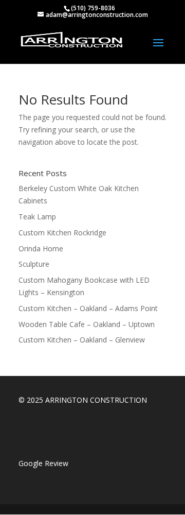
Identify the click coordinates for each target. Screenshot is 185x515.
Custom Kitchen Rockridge (62, 232)
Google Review (43, 463)
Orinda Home (40, 248)
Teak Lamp (37, 216)
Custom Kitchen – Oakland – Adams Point (88, 308)
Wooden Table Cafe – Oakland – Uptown (86, 324)
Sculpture (33, 264)
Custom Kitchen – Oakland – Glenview (81, 340)
